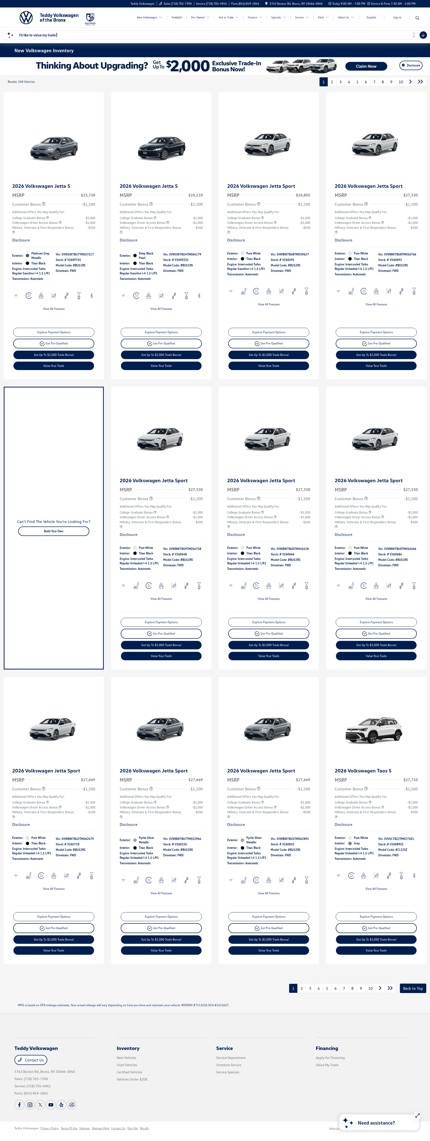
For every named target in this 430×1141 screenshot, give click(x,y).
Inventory (128, 1048)
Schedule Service (228, 1065)
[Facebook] (19, 1105)
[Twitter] (40, 1105)
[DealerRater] (72, 1105)
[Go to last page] (420, 82)
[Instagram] (30, 1105)
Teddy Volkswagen (26, 1128)
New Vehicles (126, 1057)
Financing (327, 1048)
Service (224, 1048)
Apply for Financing (330, 1057)
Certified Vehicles (129, 1072)
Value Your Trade (53, 366)
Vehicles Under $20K (132, 1079)
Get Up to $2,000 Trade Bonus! (54, 355)
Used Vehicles (127, 1065)
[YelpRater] (61, 1105)
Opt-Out (132, 1128)
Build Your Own (53, 531)
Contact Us (34, 1059)
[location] (266, 3)
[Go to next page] (410, 82)
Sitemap (84, 1128)
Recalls (144, 1128)
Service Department (231, 1057)
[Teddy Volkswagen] (49, 16)
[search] (417, 18)
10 (401, 81)
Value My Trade (327, 1065)
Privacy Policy (50, 1128)
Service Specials (227, 1072)
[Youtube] (51, 1105)
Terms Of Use (69, 1128)
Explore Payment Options (53, 332)
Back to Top (413, 988)
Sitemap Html (100, 1128)
